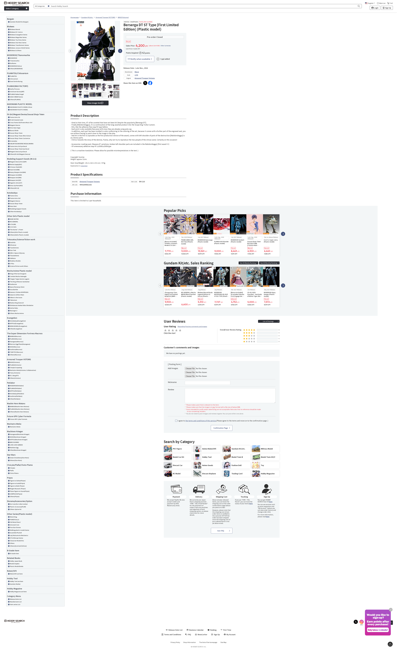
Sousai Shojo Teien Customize (20, 138)
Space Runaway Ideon (17, 287)
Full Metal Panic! (15, 522)
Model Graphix (14, 564)
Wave (137, 72)
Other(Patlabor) (15, 399)
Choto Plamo (14, 473)
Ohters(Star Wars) (16, 460)
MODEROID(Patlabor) (17, 386)
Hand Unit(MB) (15, 170)
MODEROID (13, 58)
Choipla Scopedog (16, 367)
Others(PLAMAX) (15, 99)
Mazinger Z (13, 311)
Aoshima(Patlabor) (16, 396)
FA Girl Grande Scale (16, 120)
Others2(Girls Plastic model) (19, 235)
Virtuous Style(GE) (16, 167)
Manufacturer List (16, 602)
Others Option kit (15, 509)
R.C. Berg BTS (14, 375)
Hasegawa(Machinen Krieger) (19, 434)
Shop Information (189, 642)
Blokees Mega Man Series (18, 37)
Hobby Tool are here (16, 581)
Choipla (12, 468)
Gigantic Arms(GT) (16, 183)
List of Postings (268, 321)
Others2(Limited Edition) (18, 546)
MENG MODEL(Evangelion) (18, 326)
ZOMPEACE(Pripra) (16, 494)
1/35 (136, 75)
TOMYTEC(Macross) (16, 352)
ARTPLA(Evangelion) (16, 323)
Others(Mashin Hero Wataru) (19, 412)
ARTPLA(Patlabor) (16, 391)
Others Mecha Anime (17, 313)
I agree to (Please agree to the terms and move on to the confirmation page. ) (223, 421)
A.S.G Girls (13, 227)
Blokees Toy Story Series (18, 40)
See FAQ (220, 530)
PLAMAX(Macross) (16, 339)
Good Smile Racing (16, 81)
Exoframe (13, 63)
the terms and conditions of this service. (200, 420)
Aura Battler (14, 289)
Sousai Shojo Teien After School (20, 136)
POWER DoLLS (14, 520)
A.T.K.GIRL (13, 224)
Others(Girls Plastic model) (19, 232)
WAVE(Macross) (15, 347)
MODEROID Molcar (16, 66)
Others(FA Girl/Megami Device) (20, 154)
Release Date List (16, 599)
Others (12, 543)
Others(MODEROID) (16, 69)
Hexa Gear (13, 206)
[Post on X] (145, 83)
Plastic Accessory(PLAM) (18, 507)
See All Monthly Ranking (268, 263)
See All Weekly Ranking (248, 263)
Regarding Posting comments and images (192, 326)
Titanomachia (14, 61)
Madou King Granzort (17, 303)
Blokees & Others (15, 50)
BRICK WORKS (14, 442)
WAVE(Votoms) (15, 362)
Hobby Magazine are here (18, 592)
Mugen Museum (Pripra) (18, 489)
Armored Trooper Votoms (145, 78)
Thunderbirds (14, 256)
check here (193, 513)
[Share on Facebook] (150, 83)
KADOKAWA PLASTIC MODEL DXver (21, 107)
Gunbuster (13, 284)
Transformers (14, 248)
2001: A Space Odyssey (17, 253)
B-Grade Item (14, 553)
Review (171, 389)
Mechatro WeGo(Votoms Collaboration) (23, 370)
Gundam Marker (15, 584)
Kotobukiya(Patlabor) (17, 394)
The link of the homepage (208, 642)
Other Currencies (166, 45)
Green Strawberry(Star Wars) (19, 458)
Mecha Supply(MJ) (16, 164)
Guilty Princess (15, 89)
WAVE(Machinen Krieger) (18, 437)
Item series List (15, 604)
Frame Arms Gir (15, 117)
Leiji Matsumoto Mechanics (19, 535)
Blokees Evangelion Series (18, 35)
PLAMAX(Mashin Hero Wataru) (19, 409)
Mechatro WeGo (15, 427)
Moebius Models (15, 261)
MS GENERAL (14, 222)
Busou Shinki (14, 130)
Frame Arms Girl (15, 198)
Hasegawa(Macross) (16, 342)
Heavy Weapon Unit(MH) (18, 172)
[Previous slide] (70, 51)
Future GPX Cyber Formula (18, 419)
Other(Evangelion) (16, 329)
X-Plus (12, 263)
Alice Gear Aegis (15, 128)
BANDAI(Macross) (15, 336)
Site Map (223, 642)
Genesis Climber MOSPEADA (19, 292)
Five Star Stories (15, 527)
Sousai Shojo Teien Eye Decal (19, 149)
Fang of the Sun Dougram (18, 274)
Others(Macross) (15, 355)
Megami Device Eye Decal (18, 152)
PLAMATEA (13, 76)
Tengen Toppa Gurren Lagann (19, 279)
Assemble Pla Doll (16, 533)
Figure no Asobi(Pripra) (17, 483)
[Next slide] (120, 51)
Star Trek (13, 250)
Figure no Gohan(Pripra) (18, 481)
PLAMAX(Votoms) (15, 365)
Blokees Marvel (15, 29)
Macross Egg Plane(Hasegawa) (20, 344)
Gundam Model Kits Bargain (19, 22)
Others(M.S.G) (14, 188)
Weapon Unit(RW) (16, 178)
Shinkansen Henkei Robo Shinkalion (21, 305)
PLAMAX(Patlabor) (16, 388)
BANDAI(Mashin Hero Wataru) (19, 406)
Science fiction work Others (19, 266)
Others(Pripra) (14, 496)
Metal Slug (13, 517)
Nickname (172, 382)
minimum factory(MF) (17, 92)
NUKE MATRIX (14, 219)
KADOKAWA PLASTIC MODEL (19, 110)
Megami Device (15, 125)
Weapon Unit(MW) (16, 175)
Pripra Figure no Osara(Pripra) (19, 491)
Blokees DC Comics (16, 32)
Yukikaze (13, 258)
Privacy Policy (175, 642)
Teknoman (13, 300)
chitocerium (14, 79)
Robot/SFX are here (16, 574)
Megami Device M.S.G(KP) (18, 162)
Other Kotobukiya (16, 211)
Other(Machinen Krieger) (18, 450)
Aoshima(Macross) (16, 349)
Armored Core (14, 525)
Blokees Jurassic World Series (20, 48)
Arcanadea (13, 141)
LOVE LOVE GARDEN (16, 445)
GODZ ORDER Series (16, 97)
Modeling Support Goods (18, 209)
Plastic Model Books (16, 566)
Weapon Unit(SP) (15, 180)
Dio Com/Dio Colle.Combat (19, 504)
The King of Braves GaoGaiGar (19, 282)
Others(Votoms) (15, 378)
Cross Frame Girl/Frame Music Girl (21, 122)
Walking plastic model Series (19, 530)
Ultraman (13, 245)
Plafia (12, 470)
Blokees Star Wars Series (18, 43)
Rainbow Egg (14, 447)
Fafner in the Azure (16, 297)
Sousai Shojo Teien (16, 133)
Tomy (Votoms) (15, 373)
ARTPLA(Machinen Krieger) (18, 440)
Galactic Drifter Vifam (17, 295)
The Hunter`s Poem (16, 230)
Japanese (84, 166)
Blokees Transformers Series (19, 45)
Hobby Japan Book (16, 561)
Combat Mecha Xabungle (18, 276)
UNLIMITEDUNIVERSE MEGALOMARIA (21, 144)
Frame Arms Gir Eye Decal (18, 146)
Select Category (12, 8)
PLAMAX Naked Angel (17, 94)
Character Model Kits (17, 541)
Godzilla (12, 242)
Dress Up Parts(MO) (16, 185)
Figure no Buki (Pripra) (17, 486)
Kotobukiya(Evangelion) (18, 321)
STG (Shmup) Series (16, 538)
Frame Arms (14, 196)
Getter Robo (14, 308)
